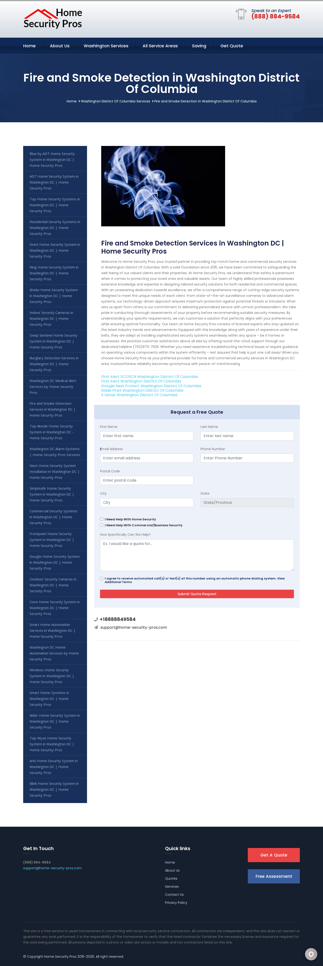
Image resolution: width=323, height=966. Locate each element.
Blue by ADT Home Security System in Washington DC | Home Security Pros (52, 159)
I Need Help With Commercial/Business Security (144, 525)
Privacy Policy (176, 902)
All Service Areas (160, 46)
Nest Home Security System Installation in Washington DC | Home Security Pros (55, 471)
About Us (60, 46)
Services (172, 886)
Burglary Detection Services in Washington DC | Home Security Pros (54, 364)
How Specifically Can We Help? (125, 534)
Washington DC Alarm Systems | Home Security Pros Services (55, 451)
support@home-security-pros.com (133, 627)
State (205, 493)
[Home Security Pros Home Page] (52, 18)
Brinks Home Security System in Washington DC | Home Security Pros (54, 295)
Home (29, 46)
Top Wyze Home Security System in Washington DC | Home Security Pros (52, 744)
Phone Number (213, 449)
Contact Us (174, 894)
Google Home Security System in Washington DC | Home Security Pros (55, 562)
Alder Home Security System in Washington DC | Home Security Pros (55, 721)
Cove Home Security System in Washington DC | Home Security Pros (55, 607)
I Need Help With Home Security (130, 519)
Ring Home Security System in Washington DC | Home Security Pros (54, 273)
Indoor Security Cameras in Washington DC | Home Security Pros (51, 318)
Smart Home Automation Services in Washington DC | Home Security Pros (53, 630)
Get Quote (231, 46)
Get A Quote (273, 855)
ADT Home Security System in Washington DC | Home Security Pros (54, 182)
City (103, 493)
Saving (199, 46)
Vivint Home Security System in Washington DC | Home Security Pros (55, 250)
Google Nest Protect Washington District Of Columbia (151, 386)
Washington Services (106, 46)
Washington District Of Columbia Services (115, 101)
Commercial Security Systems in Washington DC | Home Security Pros (54, 517)
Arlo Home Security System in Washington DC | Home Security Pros (54, 766)
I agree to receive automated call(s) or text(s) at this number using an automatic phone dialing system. (195, 580)
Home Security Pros (60, 956)
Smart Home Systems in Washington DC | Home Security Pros (49, 698)
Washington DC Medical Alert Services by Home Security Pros (53, 386)
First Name (109, 426)
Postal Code (110, 471)
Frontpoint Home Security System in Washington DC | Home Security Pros (52, 539)
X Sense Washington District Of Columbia (139, 395)
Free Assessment (274, 876)
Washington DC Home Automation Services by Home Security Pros (54, 653)
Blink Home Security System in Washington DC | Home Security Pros (54, 789)
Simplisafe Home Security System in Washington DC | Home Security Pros (52, 494)
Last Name (209, 426)
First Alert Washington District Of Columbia (141, 381)
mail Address (111, 449)
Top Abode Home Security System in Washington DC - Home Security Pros (52, 432)
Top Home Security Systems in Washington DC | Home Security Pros (55, 205)
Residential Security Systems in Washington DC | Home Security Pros (55, 227)
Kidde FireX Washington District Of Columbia (142, 390)
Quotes (171, 878)
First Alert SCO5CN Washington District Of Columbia (149, 376)
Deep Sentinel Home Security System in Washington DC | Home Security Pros (53, 341)
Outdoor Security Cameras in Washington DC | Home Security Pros (53, 585)
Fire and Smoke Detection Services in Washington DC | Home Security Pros (53, 409)
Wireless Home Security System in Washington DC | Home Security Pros (52, 675)
